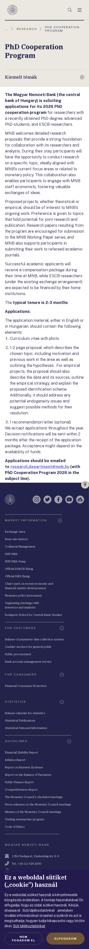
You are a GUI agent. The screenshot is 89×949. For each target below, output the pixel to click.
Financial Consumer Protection (25, 686)
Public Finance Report (19, 782)
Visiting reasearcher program (24, 819)
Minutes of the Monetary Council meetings (33, 812)
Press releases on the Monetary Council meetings (38, 804)
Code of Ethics (15, 826)
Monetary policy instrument (23, 595)
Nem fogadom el (23, 938)
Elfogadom (65, 938)
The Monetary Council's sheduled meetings (34, 797)
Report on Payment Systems (24, 767)
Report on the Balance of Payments (28, 774)
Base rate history (16, 539)
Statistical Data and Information (26, 728)
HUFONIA (11, 554)
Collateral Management (20, 546)
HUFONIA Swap (15, 561)
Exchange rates (15, 531)
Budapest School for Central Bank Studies (33, 615)
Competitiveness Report (21, 789)
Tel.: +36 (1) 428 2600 (26, 863)
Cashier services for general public (28, 647)
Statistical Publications (20, 720)
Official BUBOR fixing (19, 569)
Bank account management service (28, 661)
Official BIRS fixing (17, 576)
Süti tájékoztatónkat (29, 926)
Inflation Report (15, 760)
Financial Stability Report (21, 752)
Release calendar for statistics (25, 713)
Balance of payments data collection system (34, 639)
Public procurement (18, 654)
